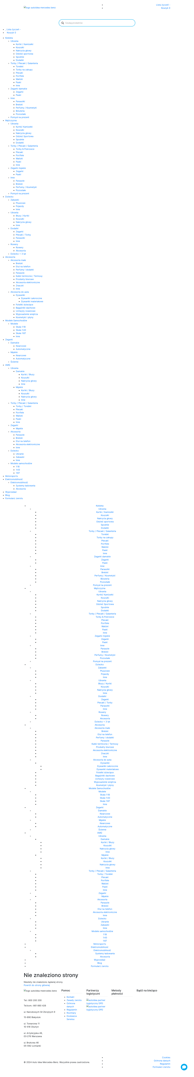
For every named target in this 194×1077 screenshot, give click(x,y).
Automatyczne (23, 349)
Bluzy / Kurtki (22, 215)
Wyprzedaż (11, 492)
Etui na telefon (23, 266)
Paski (18, 82)
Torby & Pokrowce (25, 149)
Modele (14, 323)
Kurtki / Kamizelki (24, 44)
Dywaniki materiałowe (32, 301)
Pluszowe (20, 203)
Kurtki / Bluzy (27, 374)
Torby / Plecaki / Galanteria (24, 63)
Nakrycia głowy (23, 50)
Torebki (19, 66)
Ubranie (20, 453)
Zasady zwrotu (74, 1000)
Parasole (20, 180)
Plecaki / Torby (23, 234)
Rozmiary (71, 1013)
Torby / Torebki (23, 406)
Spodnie (20, 57)
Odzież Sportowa (24, 136)
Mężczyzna (11, 120)
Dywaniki (20, 295)
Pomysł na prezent (20, 117)
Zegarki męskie (18, 168)
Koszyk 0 (165, 8)
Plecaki (19, 72)
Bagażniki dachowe (25, 307)
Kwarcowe (21, 346)
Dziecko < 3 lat (18, 253)
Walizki (19, 79)
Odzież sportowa (24, 53)
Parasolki (20, 101)
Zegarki (19, 91)
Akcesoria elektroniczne (28, 282)
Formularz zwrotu (14, 498)
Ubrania (14, 41)
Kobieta (9, 38)
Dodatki (20, 60)
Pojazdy (20, 206)
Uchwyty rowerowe (25, 311)
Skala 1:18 (21, 326)
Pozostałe (21, 114)
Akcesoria (21, 250)
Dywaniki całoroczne (31, 298)
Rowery (14, 244)
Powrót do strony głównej (37, 985)
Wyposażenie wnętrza (27, 314)
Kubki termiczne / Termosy (29, 276)
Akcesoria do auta (20, 292)
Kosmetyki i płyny (24, 317)
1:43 (18, 469)
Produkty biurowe (25, 279)
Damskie (15, 342)
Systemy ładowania (25, 485)
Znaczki (20, 285)
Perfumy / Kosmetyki (26, 107)
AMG (7, 365)
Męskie (14, 352)
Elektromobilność (14, 479)
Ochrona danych (162, 1060)
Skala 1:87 (21, 333)
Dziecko (9, 196)
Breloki (19, 104)
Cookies (166, 1057)
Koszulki (20, 47)
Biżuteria (20, 111)
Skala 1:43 (21, 330)
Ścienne (14, 361)
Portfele (20, 76)
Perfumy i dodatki (25, 269)
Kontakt (70, 997)
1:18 (18, 466)
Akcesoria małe (18, 260)
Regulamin (72, 1009)
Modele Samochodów (16, 320)
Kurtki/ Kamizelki (24, 126)
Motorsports (11, 476)
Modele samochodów (21, 463)
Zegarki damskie (19, 88)
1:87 (18, 473)
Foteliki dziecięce (24, 304)
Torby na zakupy (24, 69)
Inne (18, 85)
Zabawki (15, 199)
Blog (7, 495)
